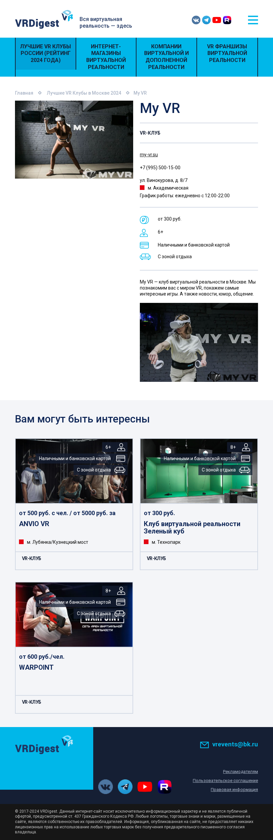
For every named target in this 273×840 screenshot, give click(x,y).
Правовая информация (234, 789)
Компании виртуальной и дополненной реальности (166, 56)
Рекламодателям (240, 771)
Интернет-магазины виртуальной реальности (106, 56)
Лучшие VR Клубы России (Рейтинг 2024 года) (45, 53)
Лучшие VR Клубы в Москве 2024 (84, 93)
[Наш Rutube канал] (227, 20)
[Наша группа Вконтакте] (196, 20)
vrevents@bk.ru (235, 744)
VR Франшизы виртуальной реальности (227, 53)
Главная (24, 93)
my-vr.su (149, 154)
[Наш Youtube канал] (216, 20)
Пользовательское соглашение (225, 780)
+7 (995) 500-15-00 (160, 167)
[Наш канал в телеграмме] (206, 20)
